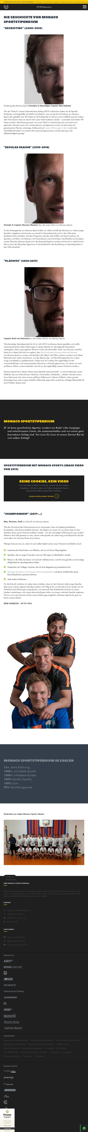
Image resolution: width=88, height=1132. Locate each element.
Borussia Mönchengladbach (31, 1048)
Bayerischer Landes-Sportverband (16, 1040)
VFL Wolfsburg (60, 1048)
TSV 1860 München (11, 1052)
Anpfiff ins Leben (62, 1044)
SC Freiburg (48, 1048)
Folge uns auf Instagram (16, 937)
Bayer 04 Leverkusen (11, 1048)
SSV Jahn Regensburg (12, 1056)
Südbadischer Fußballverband (15, 1044)
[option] (44, 842)
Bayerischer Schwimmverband (42, 1040)
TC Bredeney (39, 1056)
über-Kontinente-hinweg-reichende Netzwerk (58, 352)
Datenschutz (11, 880)
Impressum (10, 877)
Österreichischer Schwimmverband (41, 1044)
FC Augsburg (55, 1052)
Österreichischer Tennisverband (67, 1040)
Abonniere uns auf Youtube (17, 945)
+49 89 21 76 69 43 (15, 914)
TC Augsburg (67, 1052)
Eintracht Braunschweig (29, 1052)
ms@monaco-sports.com (16, 918)
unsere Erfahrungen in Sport (56, 128)
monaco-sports (12, 921)
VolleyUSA (43, 1052)
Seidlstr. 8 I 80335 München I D (19, 910)
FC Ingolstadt (27, 1056)
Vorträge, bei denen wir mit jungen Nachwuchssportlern (30, 572)
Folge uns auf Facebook (16, 941)
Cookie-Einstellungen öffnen (41, 496)
